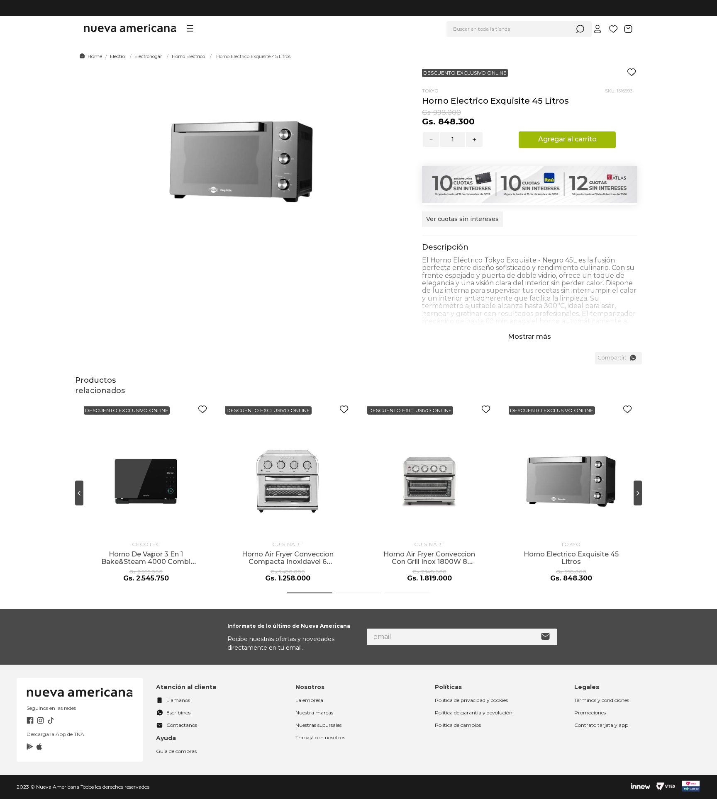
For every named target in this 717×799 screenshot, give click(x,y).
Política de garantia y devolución (473, 712)
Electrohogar (148, 56)
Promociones (590, 712)
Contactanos (181, 725)
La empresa (309, 700)
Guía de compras (176, 751)
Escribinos (178, 712)
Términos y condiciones (601, 700)
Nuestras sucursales (318, 725)
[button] (462, 223)
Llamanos (178, 700)
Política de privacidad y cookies (471, 700)
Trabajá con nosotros (320, 737)
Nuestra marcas (314, 712)
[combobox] (519, 29)
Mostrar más (529, 336)
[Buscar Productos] (580, 29)
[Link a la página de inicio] (89, 56)
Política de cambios (458, 725)
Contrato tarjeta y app (601, 725)
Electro (117, 56)
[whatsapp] (633, 358)
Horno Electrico (188, 56)
